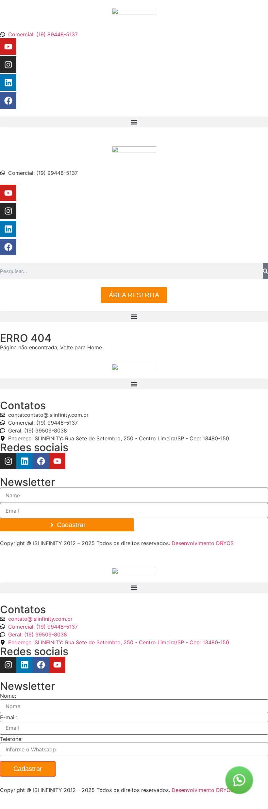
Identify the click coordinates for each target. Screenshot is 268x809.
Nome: (8, 695)
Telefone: (11, 739)
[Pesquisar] (265, 271)
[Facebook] (8, 100)
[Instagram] (8, 64)
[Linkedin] (8, 82)
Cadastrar (27, 768)
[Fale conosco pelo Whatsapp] (239, 780)
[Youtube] (8, 46)
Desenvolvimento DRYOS (203, 543)
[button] (134, 122)
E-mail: (8, 717)
